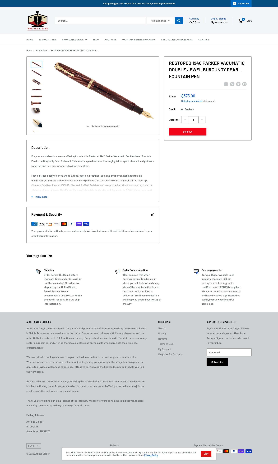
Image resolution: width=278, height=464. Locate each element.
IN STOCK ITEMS (47, 39)
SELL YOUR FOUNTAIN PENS (177, 39)
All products (41, 50)
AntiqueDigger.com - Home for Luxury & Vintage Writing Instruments (139, 3)
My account (218, 22)
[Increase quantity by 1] (202, 119)
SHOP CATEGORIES (72, 39)
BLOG (96, 39)
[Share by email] (244, 83)
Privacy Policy (151, 455)
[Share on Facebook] (226, 83)
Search (162, 328)
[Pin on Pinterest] (232, 83)
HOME (29, 39)
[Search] (179, 20)
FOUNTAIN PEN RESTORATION (138, 39)
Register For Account (170, 354)
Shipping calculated (191, 101)
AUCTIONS (110, 39)
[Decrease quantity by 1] (184, 119)
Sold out (187, 131)
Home (29, 50)
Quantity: (174, 119)
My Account (164, 349)
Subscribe (243, 3)
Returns (162, 338)
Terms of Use (165, 343)
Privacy (162, 333)
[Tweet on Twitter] (238, 83)
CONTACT (203, 39)
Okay (206, 453)
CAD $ (31, 446)
